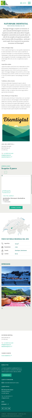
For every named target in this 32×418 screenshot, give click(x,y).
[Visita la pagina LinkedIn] (9, 408)
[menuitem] (23, 3)
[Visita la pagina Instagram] (6, 408)
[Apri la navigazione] (29, 3)
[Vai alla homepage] (4, 3)
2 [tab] (30, 12)
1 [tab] (30, 10)
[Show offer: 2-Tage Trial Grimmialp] (16, 184)
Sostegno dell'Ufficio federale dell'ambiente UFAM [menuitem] (11, 416)
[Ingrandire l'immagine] (16, 127)
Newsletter (4, 365)
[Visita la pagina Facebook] (2, 408)
